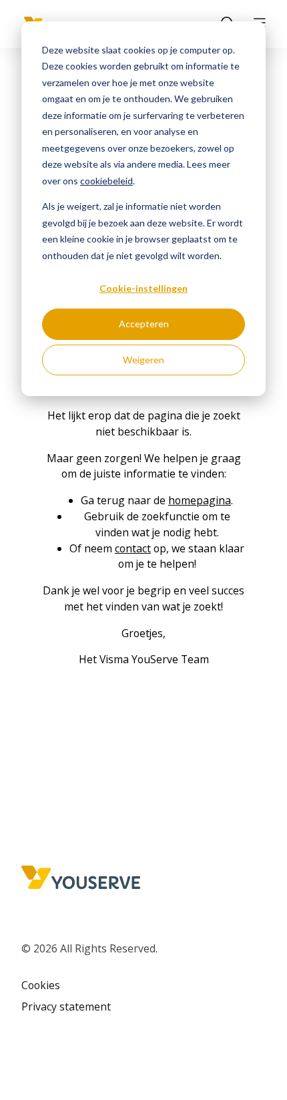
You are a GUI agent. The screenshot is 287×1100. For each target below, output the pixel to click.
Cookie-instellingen (143, 288)
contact (133, 548)
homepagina (199, 500)
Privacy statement (66, 1006)
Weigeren (143, 359)
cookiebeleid (106, 180)
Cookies (40, 985)
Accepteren (144, 323)
